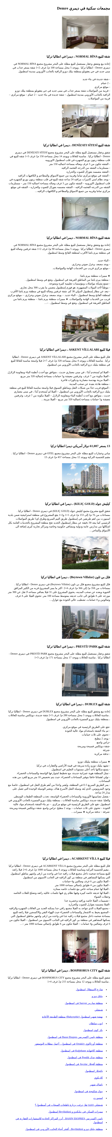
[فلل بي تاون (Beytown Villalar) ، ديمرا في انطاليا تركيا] (85, 553)
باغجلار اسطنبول (94, 1071)
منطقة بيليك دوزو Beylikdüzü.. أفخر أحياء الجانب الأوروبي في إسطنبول (64, 1129)
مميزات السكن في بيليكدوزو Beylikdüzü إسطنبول (75, 1111)
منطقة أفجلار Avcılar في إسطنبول (84, 1064)
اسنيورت (98, 1098)
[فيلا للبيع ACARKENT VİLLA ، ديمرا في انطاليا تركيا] (85, 834)
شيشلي (98, 1009)
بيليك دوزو (97, 996)
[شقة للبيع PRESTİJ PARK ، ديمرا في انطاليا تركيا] (85, 622)
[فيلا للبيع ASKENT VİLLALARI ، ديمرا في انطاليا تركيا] (85, 325)
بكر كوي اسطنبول (93, 1030)
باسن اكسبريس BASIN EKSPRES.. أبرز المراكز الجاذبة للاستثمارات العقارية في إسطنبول (59, 1120)
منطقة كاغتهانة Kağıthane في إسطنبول (82, 1050)
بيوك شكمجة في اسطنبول (88, 1091)
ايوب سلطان (96, 1023)
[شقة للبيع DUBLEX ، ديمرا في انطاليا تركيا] (85, 680)
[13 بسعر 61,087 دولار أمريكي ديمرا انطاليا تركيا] (85, 422)
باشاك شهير (96, 1084)
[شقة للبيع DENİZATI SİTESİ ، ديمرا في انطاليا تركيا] (85, 121)
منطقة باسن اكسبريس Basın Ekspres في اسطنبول (75, 1037)
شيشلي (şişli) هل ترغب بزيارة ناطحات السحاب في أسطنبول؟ (69, 1104)
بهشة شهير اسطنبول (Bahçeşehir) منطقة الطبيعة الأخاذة (72, 1016)
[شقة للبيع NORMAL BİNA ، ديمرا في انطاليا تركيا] (85, 32)
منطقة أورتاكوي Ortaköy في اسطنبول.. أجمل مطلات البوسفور (69, 1043)
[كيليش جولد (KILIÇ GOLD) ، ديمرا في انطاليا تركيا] (85, 480)
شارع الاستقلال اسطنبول (89, 989)
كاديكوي (98, 1077)
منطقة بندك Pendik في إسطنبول (85, 1057)
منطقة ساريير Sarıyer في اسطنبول (84, 1003)
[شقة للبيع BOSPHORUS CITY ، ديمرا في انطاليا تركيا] (85, 946)
